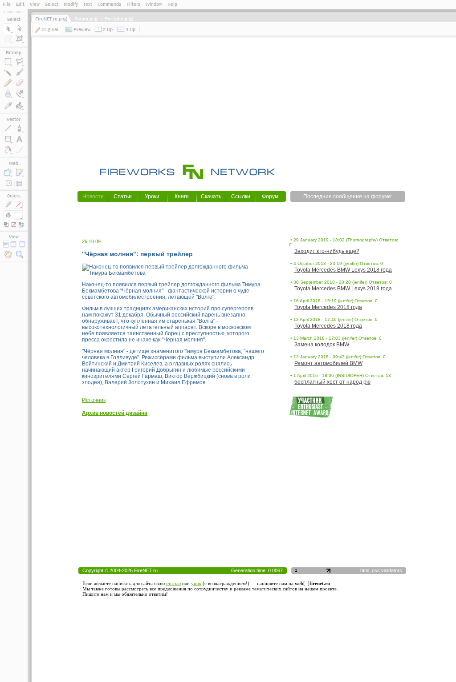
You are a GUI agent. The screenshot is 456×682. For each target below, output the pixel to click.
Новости (93, 196)
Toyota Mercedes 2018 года (328, 307)
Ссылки (240, 196)
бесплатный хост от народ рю (332, 382)
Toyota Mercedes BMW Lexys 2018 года (343, 270)
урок (196, 583)
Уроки (152, 196)
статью (173, 583)
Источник (94, 400)
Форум (270, 196)
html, (366, 570)
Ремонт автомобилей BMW (328, 363)
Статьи (123, 196)
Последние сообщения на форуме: (347, 196)
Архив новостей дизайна (114, 413)
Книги (182, 196)
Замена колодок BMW (321, 344)
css (376, 570)
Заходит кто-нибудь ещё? (326, 251)
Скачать (211, 196)
